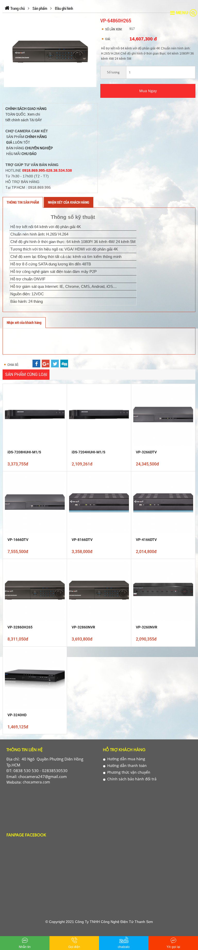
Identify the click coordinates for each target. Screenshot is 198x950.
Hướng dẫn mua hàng (125, 758)
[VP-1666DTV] (35, 503)
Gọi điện (74, 947)
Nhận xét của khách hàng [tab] (24, 322)
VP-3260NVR (146, 627)
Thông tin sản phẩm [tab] (23, 202)
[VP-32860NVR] (99, 591)
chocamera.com (36, 782)
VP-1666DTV (17, 540)
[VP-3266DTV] (163, 416)
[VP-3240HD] (35, 679)
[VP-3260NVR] (163, 591)
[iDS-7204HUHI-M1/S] (99, 416)
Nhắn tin (25, 947)
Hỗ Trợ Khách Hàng (124, 750)
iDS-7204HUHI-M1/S (88, 452)
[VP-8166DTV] (99, 503)
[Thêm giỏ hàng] (59, 405)
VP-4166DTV (146, 540)
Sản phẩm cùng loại (26, 374)
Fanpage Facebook (26, 835)
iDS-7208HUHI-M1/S (24, 452)
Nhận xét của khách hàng (68, 202)
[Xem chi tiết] (59, 417)
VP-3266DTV (146, 452)
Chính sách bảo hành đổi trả (131, 778)
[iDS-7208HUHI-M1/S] (35, 416)
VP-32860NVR (83, 627)
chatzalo (124, 947)
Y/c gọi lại (173, 947)
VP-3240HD (17, 715)
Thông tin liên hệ (24, 750)
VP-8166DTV (82, 540)
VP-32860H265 (19, 627)
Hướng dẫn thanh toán (126, 765)
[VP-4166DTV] (163, 503)
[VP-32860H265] (35, 591)
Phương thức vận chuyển (128, 772)
